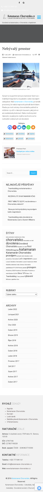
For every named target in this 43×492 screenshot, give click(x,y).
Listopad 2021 (13, 314)
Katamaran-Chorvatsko (16, 411)
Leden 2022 (12, 309)
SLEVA (15, 273)
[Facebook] (10, 127)
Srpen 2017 (12, 371)
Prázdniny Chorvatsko (21, 270)
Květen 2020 (13, 320)
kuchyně (18, 256)
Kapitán (10, 409)
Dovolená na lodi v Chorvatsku (25, 488)
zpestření (13, 279)
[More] (33, 127)
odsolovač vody (15, 264)
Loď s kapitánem (25, 259)
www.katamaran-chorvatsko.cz (18, 468)
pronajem (31, 138)
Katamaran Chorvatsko (14, 485)
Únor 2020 (12, 325)
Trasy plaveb (20, 276)
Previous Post (25, 150)
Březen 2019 (13, 335)
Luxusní (34, 259)
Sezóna (11, 273)
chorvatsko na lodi (28, 240)
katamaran (9, 138)
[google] (24, 3)
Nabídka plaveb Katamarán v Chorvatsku (22, 419)
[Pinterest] (14, 127)
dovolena (21, 134)
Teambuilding (11, 276)
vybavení (28, 276)
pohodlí (20, 138)
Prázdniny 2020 (10, 270)
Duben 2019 (12, 330)
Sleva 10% (22, 273)
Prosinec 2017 (13, 361)
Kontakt (10, 414)
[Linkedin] (24, 127)
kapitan (32, 134)
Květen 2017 (13, 377)
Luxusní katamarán (28, 262)
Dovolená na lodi (22, 247)
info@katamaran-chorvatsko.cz (16, 10)
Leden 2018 (12, 356)
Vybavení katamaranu (9, 57)
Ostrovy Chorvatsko (25, 264)
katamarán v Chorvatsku (23, 102)
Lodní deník (11, 417)
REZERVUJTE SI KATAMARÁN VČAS (21, 196)
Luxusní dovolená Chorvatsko (14, 262)
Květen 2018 (13, 346)
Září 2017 (11, 366)
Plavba (20, 267)
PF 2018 (15, 267)
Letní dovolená (26, 256)
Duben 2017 (12, 382)
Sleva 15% (29, 273)
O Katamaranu (12, 422)
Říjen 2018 (12, 340)
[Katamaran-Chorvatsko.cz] (19, 20)
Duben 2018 (12, 351)
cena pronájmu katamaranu (14, 237)
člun (18, 279)
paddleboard (9, 267)
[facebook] (19, 3)
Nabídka (8, 264)
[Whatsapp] (28, 127)
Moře (35, 262)
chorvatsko (9, 134)
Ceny (23, 237)
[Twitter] (19, 127)
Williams (8, 279)
